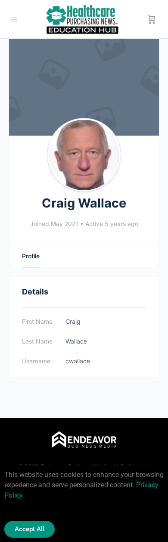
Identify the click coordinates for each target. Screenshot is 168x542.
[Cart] (151, 19)
